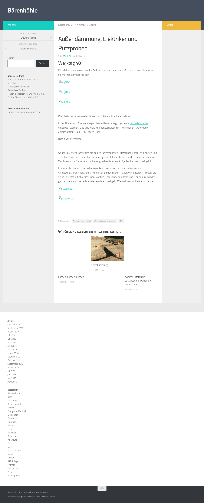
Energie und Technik (16, 411)
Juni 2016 (11, 339)
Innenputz (12, 440)
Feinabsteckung (99, 264)
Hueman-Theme (48, 497)
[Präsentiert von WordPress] (22, 497)
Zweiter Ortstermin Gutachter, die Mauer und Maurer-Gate (138, 280)
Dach (9, 397)
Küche (10, 443)
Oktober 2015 (13, 360)
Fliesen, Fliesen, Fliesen (71, 276)
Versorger (12, 472)
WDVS (121, 221)
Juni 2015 (11, 374)
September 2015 (15, 364)
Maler (92, 25)
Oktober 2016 (13, 324)
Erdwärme (12, 418)
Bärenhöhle (22, 10)
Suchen (10, 57)
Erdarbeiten (12, 414)
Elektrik (81, 25)
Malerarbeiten (14, 450)
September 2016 (15, 328)
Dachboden (12, 400)
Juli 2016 (11, 335)
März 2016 (12, 349)
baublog (67, 56)
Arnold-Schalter (139, 123)
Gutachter (12, 436)
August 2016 (13, 331)
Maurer (10, 454)
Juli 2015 (11, 371)
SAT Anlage (12, 461)
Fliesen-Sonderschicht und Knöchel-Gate (26, 93)
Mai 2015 (11, 378)
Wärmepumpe (14, 475)
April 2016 (12, 346)
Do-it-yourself (14, 404)
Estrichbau (12, 422)
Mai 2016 (11, 342)
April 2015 (12, 381)
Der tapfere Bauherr (16, 90)
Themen (11, 465)
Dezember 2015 (15, 356)
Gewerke (11, 432)
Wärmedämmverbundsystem (105, 221)
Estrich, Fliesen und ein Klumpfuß (22, 97)
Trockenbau (12, 468)
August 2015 (13, 367)
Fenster (11, 425)
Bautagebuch (66, 25)
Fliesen (10, 429)
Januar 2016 (13, 353)
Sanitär (10, 457)
